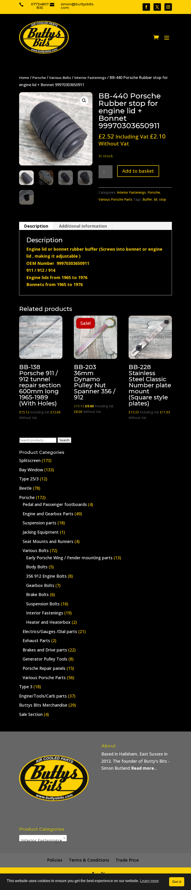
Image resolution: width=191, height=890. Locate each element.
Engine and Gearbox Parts (48, 513)
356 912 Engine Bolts (46, 576)
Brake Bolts (37, 594)
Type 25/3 (29, 479)
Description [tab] (36, 226)
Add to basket (138, 171)
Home (24, 77)
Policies (54, 860)
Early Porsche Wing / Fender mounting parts (69, 557)
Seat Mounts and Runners (48, 541)
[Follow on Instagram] (168, 7)
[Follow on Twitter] (157, 7)
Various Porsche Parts (115, 199)
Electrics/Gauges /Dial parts (50, 631)
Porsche (39, 77)
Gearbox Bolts (40, 585)
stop (162, 199)
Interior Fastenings (90, 77)
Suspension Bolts (43, 604)
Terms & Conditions (89, 860)
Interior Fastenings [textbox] (41, 840)
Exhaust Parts (36, 640)
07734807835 (40, 6)
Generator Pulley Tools (45, 659)
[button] (84, 100)
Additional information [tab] (83, 226)
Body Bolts (37, 567)
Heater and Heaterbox (48, 622)
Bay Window (31, 469)
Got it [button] (176, 881)
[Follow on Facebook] (146, 7)
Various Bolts (60, 77)
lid (155, 199)
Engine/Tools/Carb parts (43, 696)
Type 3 (25, 686)
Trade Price (127, 860)
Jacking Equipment (41, 532)
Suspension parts (39, 523)
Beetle (25, 488)
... (144, 768)
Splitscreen (30, 460)
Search (64, 440)
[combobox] (43, 838)
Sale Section (31, 714)
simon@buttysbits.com (77, 6)
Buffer (147, 199)
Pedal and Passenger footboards (55, 504)
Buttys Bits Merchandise (43, 705)
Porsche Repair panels (44, 668)
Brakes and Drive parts (45, 650)
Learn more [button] (149, 881)
